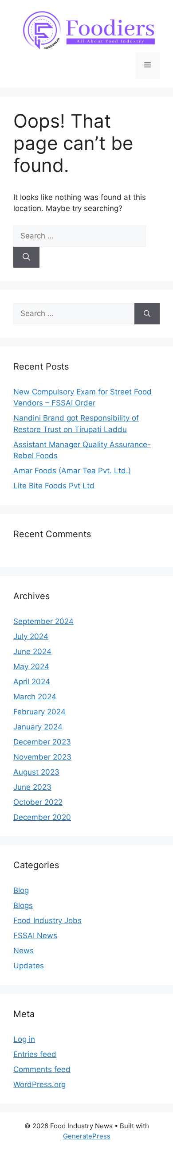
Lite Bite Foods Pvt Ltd (53, 485)
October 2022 (38, 802)
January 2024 (38, 726)
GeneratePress (86, 1136)
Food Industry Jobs (47, 920)
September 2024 (43, 621)
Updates (28, 965)
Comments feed (42, 1069)
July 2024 (30, 636)
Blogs (23, 905)
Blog (21, 890)
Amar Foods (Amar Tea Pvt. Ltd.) (72, 470)
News (23, 950)
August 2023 (36, 772)
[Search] (26, 257)
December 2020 (42, 817)
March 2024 (34, 696)
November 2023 (42, 756)
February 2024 (39, 711)
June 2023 (32, 787)
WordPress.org (39, 1084)
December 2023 (42, 741)
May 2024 (31, 666)
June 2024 (32, 651)
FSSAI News (35, 935)
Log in (24, 1039)
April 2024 (31, 681)
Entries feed (34, 1054)
